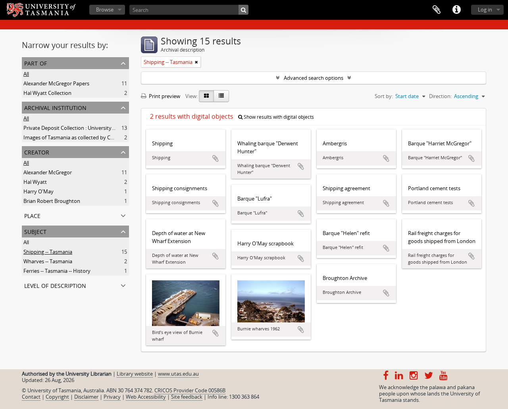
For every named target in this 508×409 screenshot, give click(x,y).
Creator (36, 151)
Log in (485, 9)
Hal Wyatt (35, 181)
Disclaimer (86, 396)
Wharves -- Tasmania (47, 261)
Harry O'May (38, 191)
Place (32, 215)
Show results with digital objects (278, 117)
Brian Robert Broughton (51, 200)
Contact (31, 396)
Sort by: (384, 96)
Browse (105, 9)
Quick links (456, 10)
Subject (35, 231)
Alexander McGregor (47, 172)
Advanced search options (313, 77)
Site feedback (186, 396)
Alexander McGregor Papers (56, 83)
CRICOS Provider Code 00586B (189, 390)
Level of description (55, 285)
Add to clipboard (215, 158)
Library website (135, 373)
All (26, 73)
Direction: (440, 96)
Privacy (112, 396)
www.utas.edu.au (178, 373)
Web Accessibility (146, 396)
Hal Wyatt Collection (47, 92)
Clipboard (436, 10)
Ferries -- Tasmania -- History (56, 270)
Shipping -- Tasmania (47, 251)
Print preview (164, 96)
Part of (35, 62)
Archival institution (55, 107)
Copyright (57, 396)
